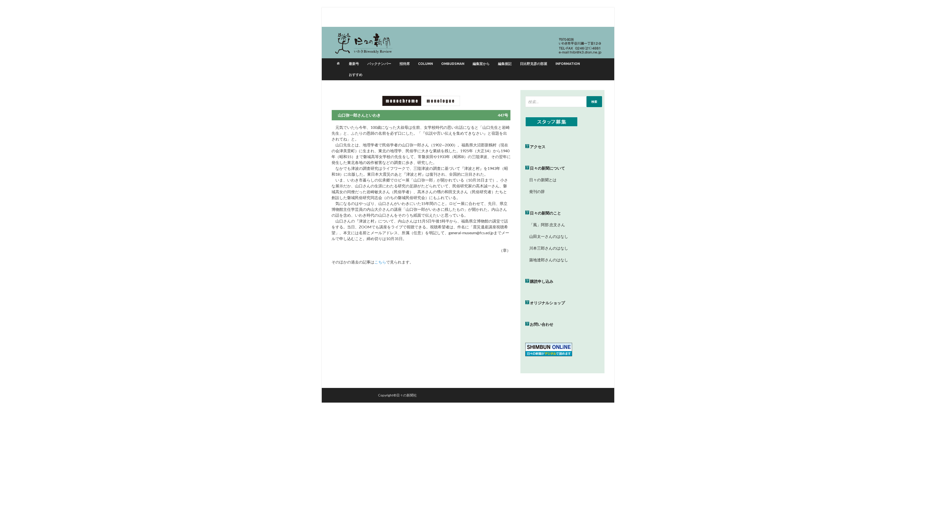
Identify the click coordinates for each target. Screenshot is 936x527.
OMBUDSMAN (452, 64)
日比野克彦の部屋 (533, 64)
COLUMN (425, 64)
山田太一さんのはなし (546, 236)
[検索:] (563, 101)
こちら (380, 262)
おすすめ (355, 75)
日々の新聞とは (540, 179)
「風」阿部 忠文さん (545, 224)
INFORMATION (568, 64)
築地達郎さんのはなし (546, 259)
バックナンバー (379, 64)
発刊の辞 (537, 191)
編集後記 (505, 64)
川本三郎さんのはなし (546, 248)
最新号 (354, 64)
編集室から (481, 64)
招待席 (405, 64)
